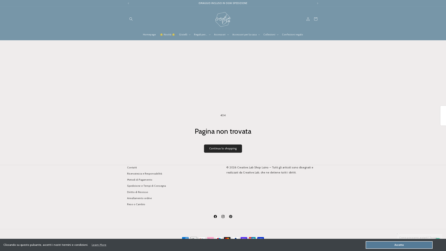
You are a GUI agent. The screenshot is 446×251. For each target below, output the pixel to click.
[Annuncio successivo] (317, 3)
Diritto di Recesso (137, 192)
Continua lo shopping (223, 148)
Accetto (399, 244)
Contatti (132, 167)
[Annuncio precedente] (128, 3)
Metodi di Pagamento (139, 179)
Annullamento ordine (139, 198)
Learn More (99, 244)
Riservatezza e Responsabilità (144, 173)
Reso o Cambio (136, 204)
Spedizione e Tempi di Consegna (146, 185)
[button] (131, 19)
